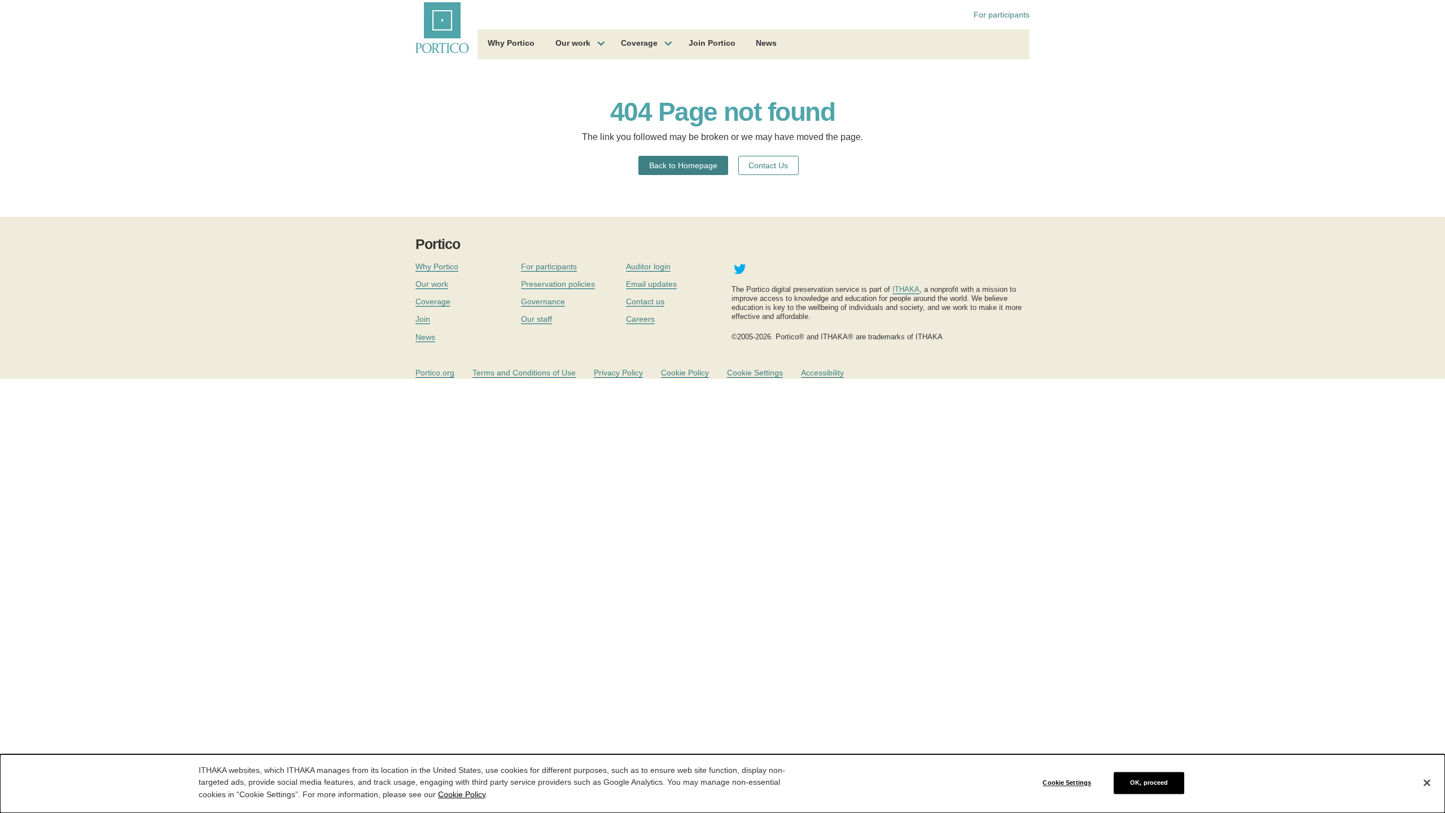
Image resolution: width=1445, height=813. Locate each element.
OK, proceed (1149, 782)
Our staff (536, 319)
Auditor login (648, 266)
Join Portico (712, 42)
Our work (572, 42)
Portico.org (434, 372)
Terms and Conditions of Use (524, 372)
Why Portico (511, 42)
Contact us (645, 301)
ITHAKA (905, 289)
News (766, 42)
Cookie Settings (755, 372)
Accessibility (822, 372)
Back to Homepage (683, 165)
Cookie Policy (685, 372)
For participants (1002, 14)
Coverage (639, 42)
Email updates (651, 284)
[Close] (1427, 783)
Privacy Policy (618, 372)
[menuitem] (511, 44)
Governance (543, 301)
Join (422, 319)
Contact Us (768, 165)
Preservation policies (558, 284)
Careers (640, 319)
